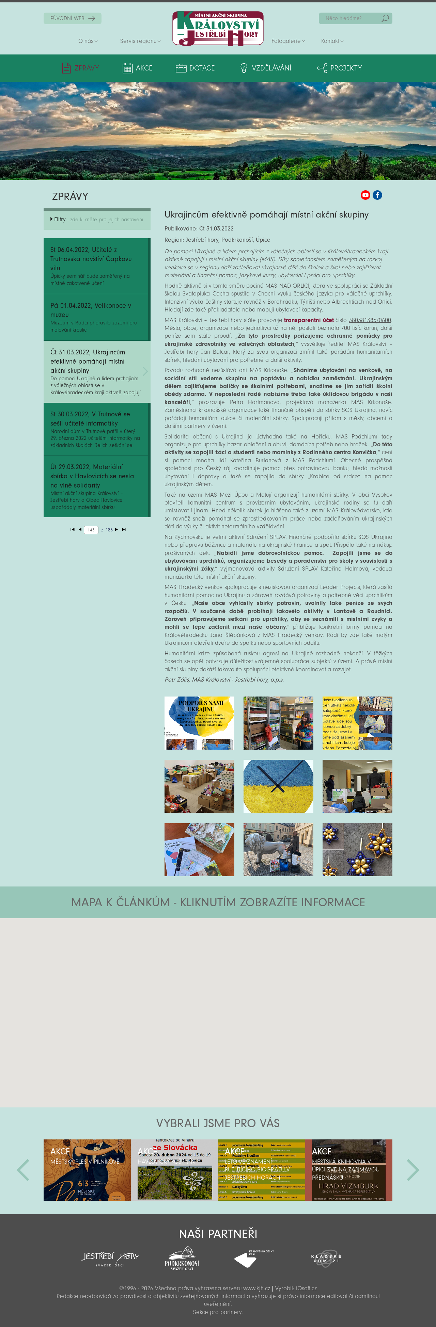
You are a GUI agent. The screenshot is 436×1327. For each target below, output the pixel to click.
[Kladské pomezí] (326, 1255)
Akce (144, 68)
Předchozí (22, 1170)
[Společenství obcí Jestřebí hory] (110, 1254)
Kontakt (330, 41)
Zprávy (87, 68)
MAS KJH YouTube (365, 195)
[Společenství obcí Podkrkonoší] (182, 1256)
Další (413, 1170)
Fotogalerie (286, 41)
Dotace (202, 68)
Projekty (346, 68)
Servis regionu (138, 41)
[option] (87, 1170)
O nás (85, 41)
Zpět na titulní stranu (218, 29)
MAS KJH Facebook (377, 195)
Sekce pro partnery (217, 1312)
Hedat (385, 18)
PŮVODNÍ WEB (67, 18)
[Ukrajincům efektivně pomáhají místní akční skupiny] (199, 723)
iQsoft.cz (306, 1288)
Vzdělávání (271, 68)
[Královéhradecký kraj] (254, 1255)
